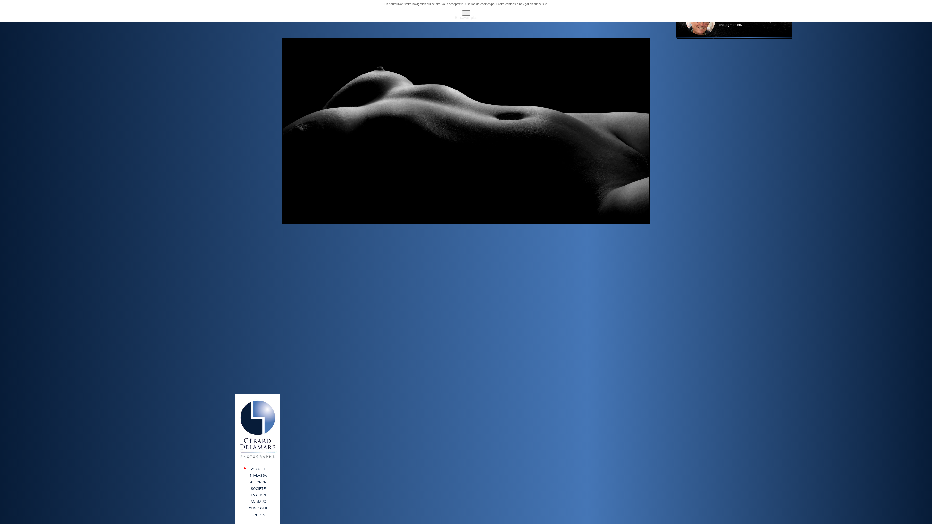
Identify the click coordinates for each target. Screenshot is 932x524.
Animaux (258, 502)
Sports (258, 515)
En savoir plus (466, 18)
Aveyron (258, 482)
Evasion (258, 495)
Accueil (258, 469)
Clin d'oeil (258, 508)
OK (466, 13)
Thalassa (258, 475)
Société (258, 489)
